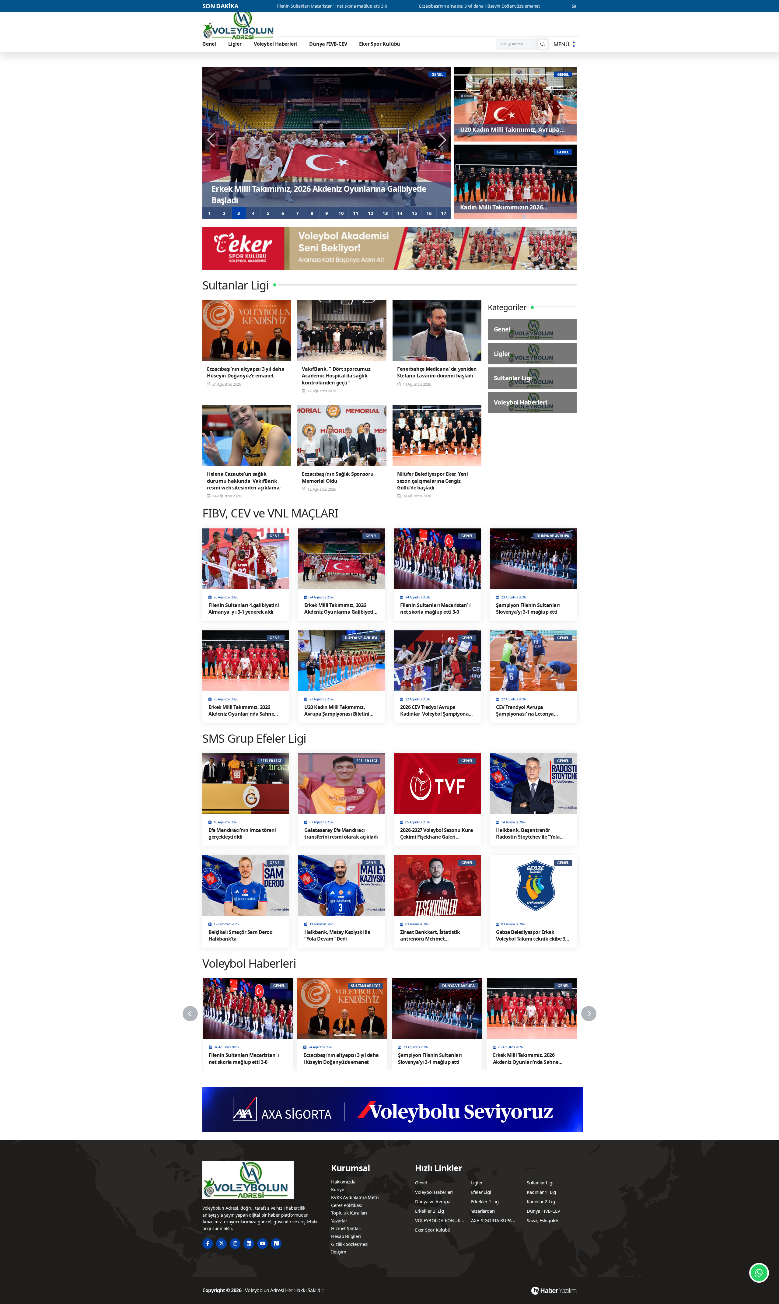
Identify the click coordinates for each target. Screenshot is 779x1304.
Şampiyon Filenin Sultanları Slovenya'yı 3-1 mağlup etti (527, 6)
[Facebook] (207, 1243)
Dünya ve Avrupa (432, 1201)
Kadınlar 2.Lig (541, 1201)
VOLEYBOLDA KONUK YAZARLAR (437, 1221)
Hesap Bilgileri (346, 1236)
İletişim (338, 1252)
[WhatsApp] (759, 1273)
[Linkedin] (248, 1243)
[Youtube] (262, 1243)
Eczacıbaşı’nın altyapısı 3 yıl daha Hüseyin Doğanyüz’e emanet (381, 6)
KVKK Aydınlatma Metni (355, 1197)
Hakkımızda (343, 1182)
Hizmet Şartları (346, 1228)
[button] (209, 213)
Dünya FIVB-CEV (328, 43)
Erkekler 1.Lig (485, 1201)
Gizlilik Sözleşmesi (349, 1244)
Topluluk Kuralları (349, 1213)
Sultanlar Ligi (540, 1183)
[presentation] (211, 140)
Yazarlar (339, 1221)
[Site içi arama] (542, 44)
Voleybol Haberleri (275, 43)
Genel (209, 43)
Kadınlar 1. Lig (541, 1192)
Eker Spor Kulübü (379, 43)
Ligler (235, 43)
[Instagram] (235, 1243)
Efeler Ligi (481, 1192)
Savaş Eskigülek (543, 1220)
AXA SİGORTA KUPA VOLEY (491, 1221)
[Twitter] (221, 1243)
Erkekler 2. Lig (429, 1211)
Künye (337, 1189)
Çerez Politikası (346, 1205)
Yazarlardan (483, 1211)
